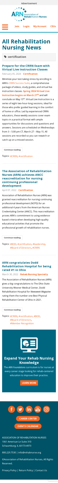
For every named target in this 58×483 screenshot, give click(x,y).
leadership (39, 244)
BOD (14, 244)
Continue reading (12, 149)
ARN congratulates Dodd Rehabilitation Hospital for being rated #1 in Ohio (26, 266)
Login (26, 26)
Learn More (29, 382)
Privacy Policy (9, 470)
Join (17, 26)
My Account (39, 26)
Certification (30, 74)
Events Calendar (28, 426)
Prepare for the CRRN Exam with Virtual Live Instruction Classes (26, 67)
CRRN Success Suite (19, 83)
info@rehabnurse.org (29, 452)
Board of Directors (21, 247)
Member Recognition (23, 323)
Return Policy (26, 470)
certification (26, 156)
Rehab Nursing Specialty (34, 274)
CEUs (53, 26)
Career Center (28, 418)
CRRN (14, 156)
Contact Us (41, 470)
